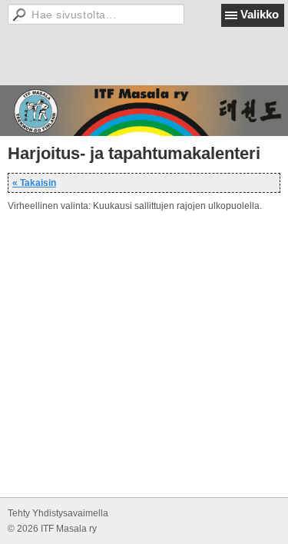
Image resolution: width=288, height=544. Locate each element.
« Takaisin (34, 182)
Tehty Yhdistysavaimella (58, 513)
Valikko (259, 14)
